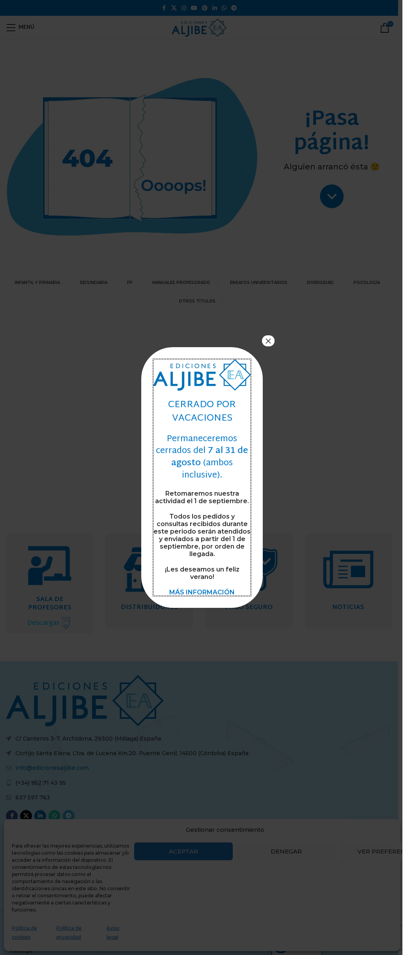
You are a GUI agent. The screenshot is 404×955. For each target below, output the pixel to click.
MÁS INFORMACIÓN (202, 592)
